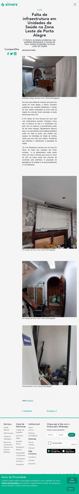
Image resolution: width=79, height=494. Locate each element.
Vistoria (30, 401)
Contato (31, 460)
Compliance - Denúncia (21, 460)
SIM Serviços (8, 433)
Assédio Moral (19, 442)
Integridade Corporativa (20, 454)
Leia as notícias (31, 443)
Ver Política (72, 480)
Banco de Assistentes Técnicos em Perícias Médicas (8, 447)
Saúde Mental (6, 428)
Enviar (71, 435)
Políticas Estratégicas (33, 434)
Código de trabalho (20, 431)
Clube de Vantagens (7, 437)
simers (10, 4)
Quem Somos (31, 428)
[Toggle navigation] (75, 4)
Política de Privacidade (10, 483)
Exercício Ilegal (19, 437)
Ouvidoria (32, 457)
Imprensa (31, 464)
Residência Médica (20, 448)
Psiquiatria (20, 464)
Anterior (28, 411)
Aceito (70, 489)
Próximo (51, 411)
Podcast (31, 448)
